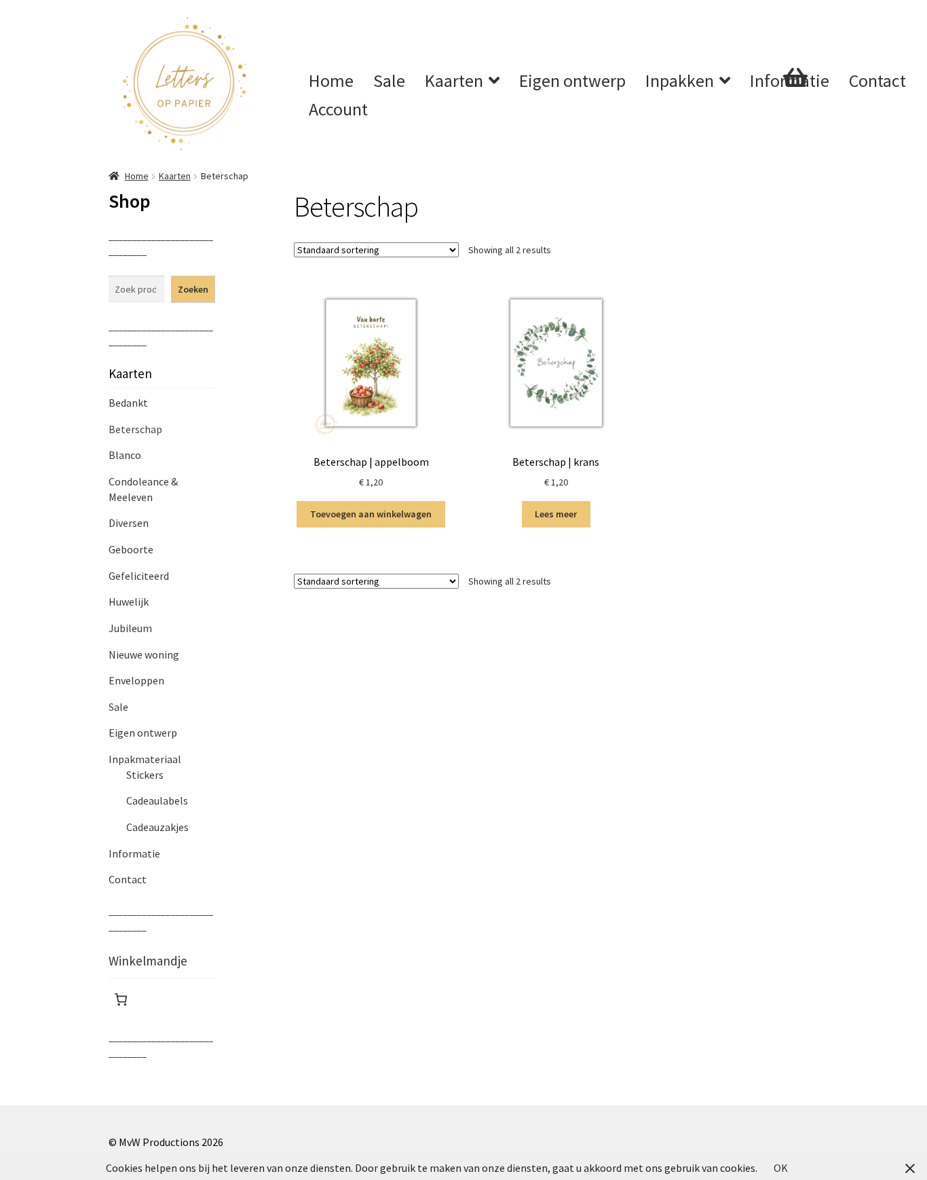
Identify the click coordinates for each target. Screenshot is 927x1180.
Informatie (134, 853)
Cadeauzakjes (157, 827)
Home (331, 80)
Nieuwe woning (144, 654)
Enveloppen (136, 680)
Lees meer (556, 514)
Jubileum (130, 628)
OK (781, 1168)
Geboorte (131, 549)
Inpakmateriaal (145, 759)
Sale (389, 80)
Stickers (145, 774)
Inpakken (679, 80)
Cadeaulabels (157, 800)
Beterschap (135, 429)
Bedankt (128, 402)
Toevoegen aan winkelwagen (371, 514)
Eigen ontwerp (572, 80)
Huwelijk (129, 601)
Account (338, 109)
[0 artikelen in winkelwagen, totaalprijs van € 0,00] (120, 999)
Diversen (129, 523)
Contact (877, 80)
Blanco (125, 455)
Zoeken (193, 289)
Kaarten (454, 80)
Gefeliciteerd (139, 576)
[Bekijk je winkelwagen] (738, 125)
